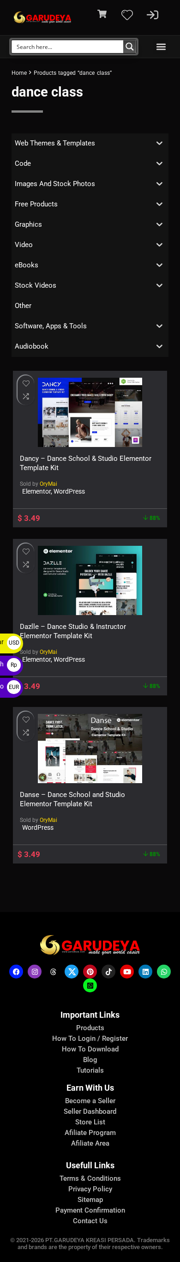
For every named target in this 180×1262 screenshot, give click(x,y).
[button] (160, 46)
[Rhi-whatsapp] (164, 971)
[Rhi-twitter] (71, 971)
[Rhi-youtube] (127, 971)
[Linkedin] (145, 971)
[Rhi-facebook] (16, 971)
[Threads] (53, 971)
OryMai (48, 484)
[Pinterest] (90, 971)
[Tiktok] (108, 971)
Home (19, 73)
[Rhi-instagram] (35, 971)
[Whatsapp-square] (90, 985)
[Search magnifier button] (129, 46)
